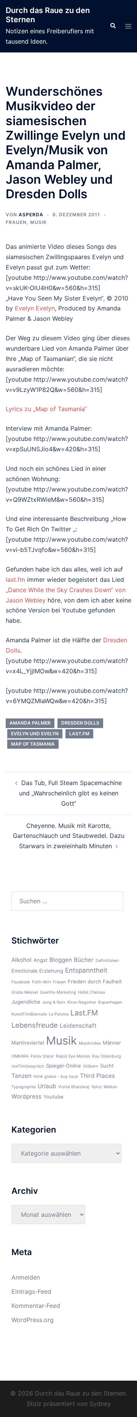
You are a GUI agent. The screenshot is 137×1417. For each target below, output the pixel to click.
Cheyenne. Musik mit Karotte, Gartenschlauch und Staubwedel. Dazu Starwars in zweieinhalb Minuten (68, 836)
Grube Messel (24, 992)
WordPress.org (32, 1320)
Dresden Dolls (80, 723)
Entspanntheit (86, 970)
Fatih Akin (41, 981)
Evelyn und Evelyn (35, 733)
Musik (38, 222)
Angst (40, 960)
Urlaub (47, 1086)
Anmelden (25, 1277)
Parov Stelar (42, 1056)
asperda (31, 214)
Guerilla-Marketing (58, 992)
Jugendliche (25, 1002)
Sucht (107, 1066)
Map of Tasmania (33, 744)
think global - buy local (55, 1076)
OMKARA (20, 1056)
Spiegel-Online (63, 1066)
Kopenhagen (110, 1002)
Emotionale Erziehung (37, 971)
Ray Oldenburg (106, 1056)
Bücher (84, 959)
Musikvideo (90, 1043)
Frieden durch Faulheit (95, 981)
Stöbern (90, 1066)
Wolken (110, 1086)
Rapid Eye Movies (73, 1056)
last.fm (15, 579)
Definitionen (107, 960)
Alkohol (21, 959)
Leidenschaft (78, 1025)
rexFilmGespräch (27, 1066)
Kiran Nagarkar (81, 1002)
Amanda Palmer (30, 723)
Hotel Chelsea (91, 992)
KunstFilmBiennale (29, 1014)
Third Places (97, 1075)
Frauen (16, 222)
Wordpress (26, 1096)
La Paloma (58, 1014)
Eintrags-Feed (31, 1291)
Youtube (53, 1097)
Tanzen (21, 1075)
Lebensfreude (34, 1025)
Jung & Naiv (53, 1002)
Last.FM (79, 733)
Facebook (20, 981)
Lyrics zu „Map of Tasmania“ (46, 409)
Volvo (96, 1086)
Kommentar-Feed (35, 1305)
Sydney (100, 1403)
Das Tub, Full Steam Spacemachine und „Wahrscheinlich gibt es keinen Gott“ (70, 793)
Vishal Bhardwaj (73, 1086)
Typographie (23, 1086)
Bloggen (60, 959)
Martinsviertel (27, 1043)
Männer (112, 1043)
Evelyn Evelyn (35, 308)
